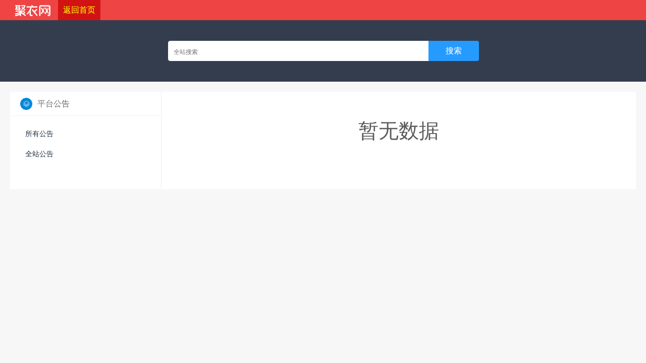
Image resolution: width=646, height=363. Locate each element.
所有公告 (39, 134)
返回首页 (79, 10)
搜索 (454, 50)
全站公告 (39, 154)
